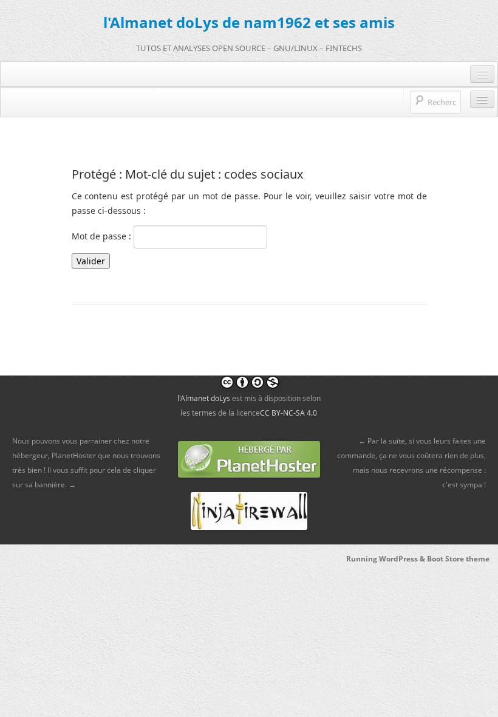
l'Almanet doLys (203, 398)
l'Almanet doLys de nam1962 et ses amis (249, 22)
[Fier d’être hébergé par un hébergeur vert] (249, 458)
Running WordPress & (386, 559)
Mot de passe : (103, 236)
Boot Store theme (458, 559)
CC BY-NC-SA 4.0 (288, 413)
